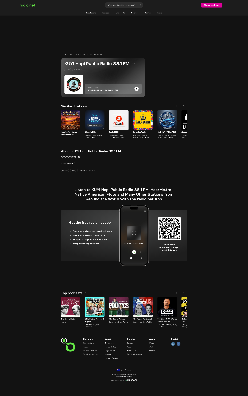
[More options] (140, 63)
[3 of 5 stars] (68, 157)
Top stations (91, 13)
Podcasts (106, 13)
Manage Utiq (110, 354)
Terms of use (110, 343)
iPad (151, 347)
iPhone (152, 343)
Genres (148, 13)
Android (152, 351)
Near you (134, 13)
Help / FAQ (131, 351)
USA (73, 170)
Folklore (77, 70)
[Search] (140, 5)
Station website (67, 163)
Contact (130, 343)
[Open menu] (226, 5)
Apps (129, 347)
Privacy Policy (110, 347)
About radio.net (89, 343)
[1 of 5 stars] (62, 157)
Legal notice (110, 351)
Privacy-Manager (111, 358)
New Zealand (125, 370)
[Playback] (136, 89)
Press (85, 347)
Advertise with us (90, 351)
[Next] (184, 105)
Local (68, 70)
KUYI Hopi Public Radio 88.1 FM (103, 90)
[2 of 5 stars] (65, 157)
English (65, 170)
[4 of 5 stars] (71, 157)
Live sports (120, 13)
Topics (159, 13)
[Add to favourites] (133, 63)
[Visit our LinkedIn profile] (173, 344)
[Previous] (176, 105)
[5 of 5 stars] (74, 157)
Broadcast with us (90, 354)
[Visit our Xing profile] (178, 344)
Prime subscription (134, 354)
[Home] (65, 54)
